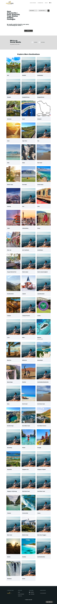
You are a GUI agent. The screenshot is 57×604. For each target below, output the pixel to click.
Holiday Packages (33, 2)
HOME (19, 592)
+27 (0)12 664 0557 (43, 593)
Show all (28, 30)
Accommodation (40, 2)
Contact (46, 2)
